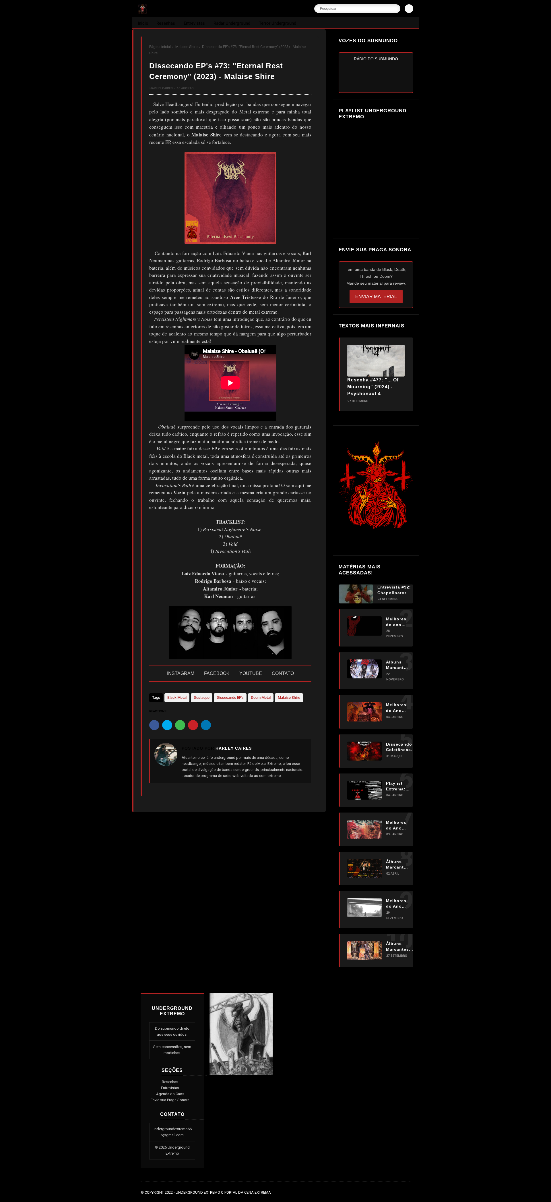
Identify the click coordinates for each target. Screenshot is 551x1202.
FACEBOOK (217, 673)
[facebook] (154, 725)
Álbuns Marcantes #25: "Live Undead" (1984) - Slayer (397, 665)
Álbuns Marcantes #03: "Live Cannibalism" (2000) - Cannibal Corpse (401, 946)
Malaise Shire (186, 47)
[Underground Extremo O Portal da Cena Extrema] (142, 12)
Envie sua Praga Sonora (170, 1100)
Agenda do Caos (170, 1094)
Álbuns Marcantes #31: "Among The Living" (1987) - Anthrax (397, 864)
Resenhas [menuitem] (165, 23)
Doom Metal (261, 697)
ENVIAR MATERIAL (376, 296)
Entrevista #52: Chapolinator (394, 590)
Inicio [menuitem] (143, 23)
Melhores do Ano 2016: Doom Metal (396, 903)
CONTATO (283, 673)
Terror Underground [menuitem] (277, 23)
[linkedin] (206, 725)
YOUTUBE (250, 673)
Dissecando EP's (230, 697)
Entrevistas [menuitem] (194, 23)
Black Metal (177, 697)
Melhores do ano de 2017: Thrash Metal (396, 622)
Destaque (201, 697)
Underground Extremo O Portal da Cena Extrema (223, 1192)
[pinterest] (193, 725)
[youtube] (407, 1192)
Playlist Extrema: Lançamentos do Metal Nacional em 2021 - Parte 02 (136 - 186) (401, 786)
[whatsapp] (180, 725)
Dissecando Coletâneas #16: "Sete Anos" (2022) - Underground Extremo (400, 747)
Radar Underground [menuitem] (232, 23)
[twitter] (167, 725)
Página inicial (160, 47)
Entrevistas (170, 1088)
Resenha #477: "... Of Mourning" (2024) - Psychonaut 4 (373, 386)
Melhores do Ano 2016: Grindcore (397, 825)
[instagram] (399, 1192)
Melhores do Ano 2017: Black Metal (396, 708)
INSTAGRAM (180, 673)
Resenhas (170, 1082)
